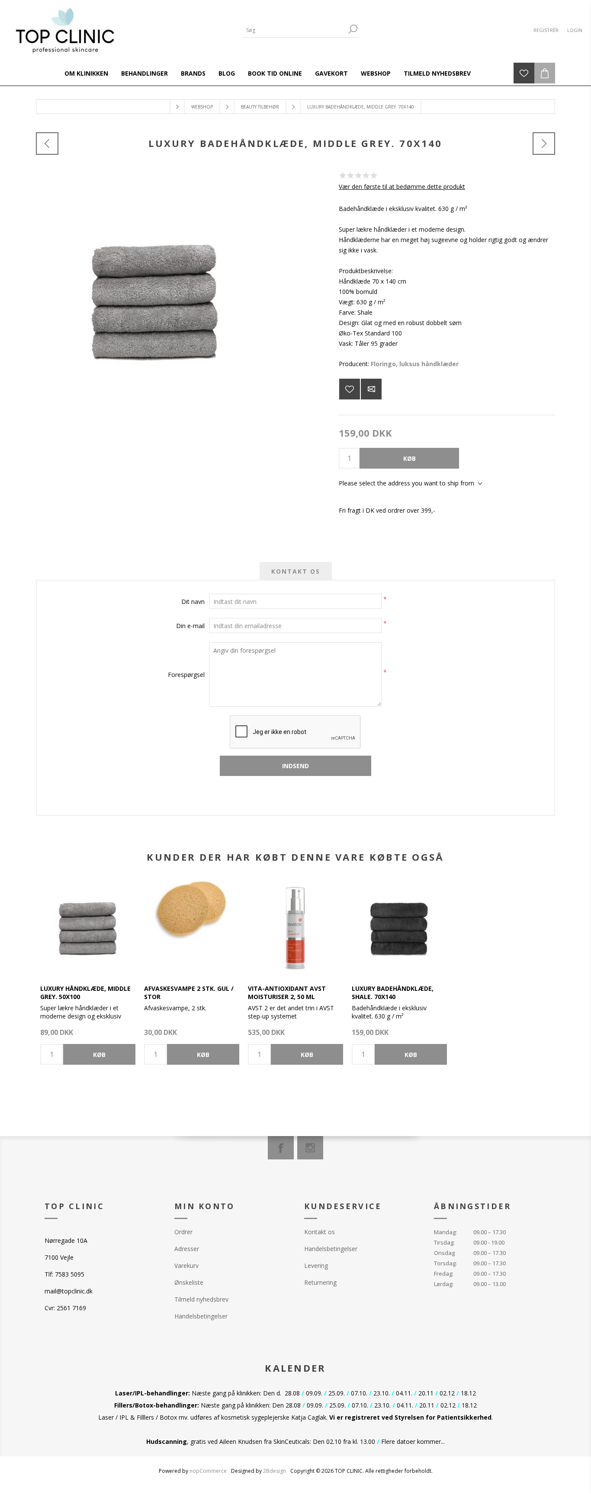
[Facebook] (281, 1147)
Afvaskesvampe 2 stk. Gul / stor (189, 992)
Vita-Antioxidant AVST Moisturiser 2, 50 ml (287, 992)
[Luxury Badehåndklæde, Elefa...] (47, 143)
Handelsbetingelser (201, 1316)
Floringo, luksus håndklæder (415, 364)
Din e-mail (190, 626)
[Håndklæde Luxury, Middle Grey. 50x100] (87, 928)
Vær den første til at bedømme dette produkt (402, 186)
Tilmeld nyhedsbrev (201, 1299)
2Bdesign (274, 1471)
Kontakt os (319, 1232)
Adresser (186, 1249)
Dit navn (193, 601)
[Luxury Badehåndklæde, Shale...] (544, 143)
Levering (316, 1265)
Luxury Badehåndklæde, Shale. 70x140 (393, 992)
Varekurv (186, 1265)
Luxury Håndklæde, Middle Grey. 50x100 (85, 992)
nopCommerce (208, 1471)
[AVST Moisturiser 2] (295, 928)
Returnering (320, 1282)
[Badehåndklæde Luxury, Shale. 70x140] (399, 928)
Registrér (546, 30)
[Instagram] (310, 1147)
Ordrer (183, 1232)
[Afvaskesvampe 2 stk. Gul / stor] (191, 928)
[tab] (296, 571)
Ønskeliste (188, 1282)
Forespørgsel (186, 674)
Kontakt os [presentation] (295, 571)
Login (574, 30)
